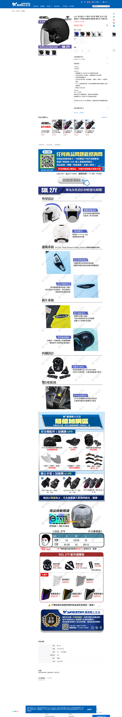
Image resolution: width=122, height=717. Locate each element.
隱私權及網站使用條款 (50, 716)
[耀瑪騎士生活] (21, 4)
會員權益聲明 (71, 716)
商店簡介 (47, 714)
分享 (77, 112)
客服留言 (70, 714)
